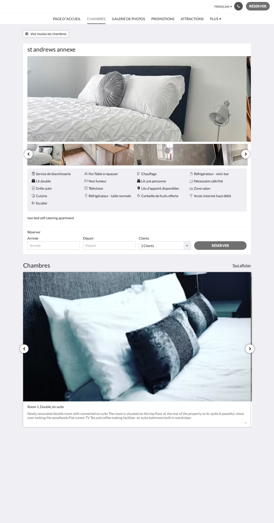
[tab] (118, 443)
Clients (144, 238)
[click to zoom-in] (137, 99)
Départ (88, 238)
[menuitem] (67, 18)
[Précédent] (28, 154)
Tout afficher (241, 265)
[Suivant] (245, 154)
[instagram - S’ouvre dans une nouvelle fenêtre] (242, 452)
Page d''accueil (112, 450)
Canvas (241, 483)
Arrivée (32, 238)
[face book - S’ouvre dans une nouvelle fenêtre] (230, 452)
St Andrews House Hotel (38, 6)
